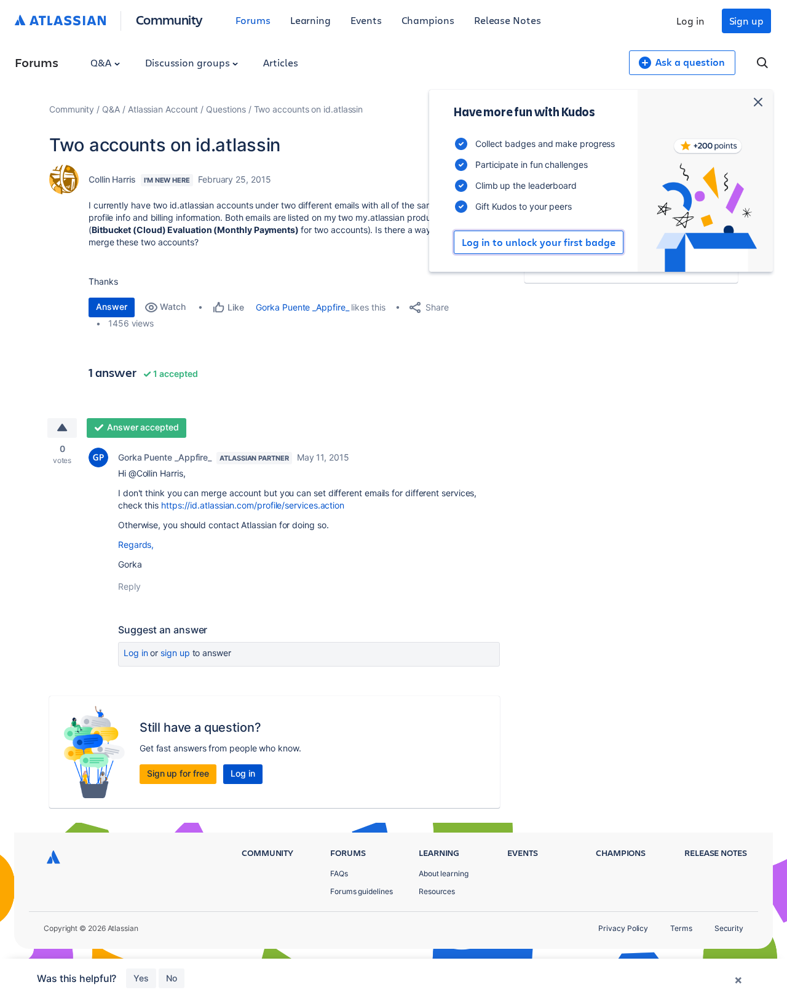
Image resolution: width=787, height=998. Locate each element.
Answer (111, 306)
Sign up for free (178, 773)
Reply (129, 586)
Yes (141, 978)
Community (169, 19)
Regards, (136, 544)
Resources (437, 891)
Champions (427, 20)
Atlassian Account (163, 109)
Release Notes (507, 20)
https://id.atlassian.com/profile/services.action (252, 505)
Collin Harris (112, 179)
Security (728, 928)
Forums (253, 20)
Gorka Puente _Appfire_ (302, 307)
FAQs (339, 873)
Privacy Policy (623, 928)
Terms (681, 928)
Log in (690, 20)
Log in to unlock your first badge (538, 242)
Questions (225, 109)
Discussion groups (188, 62)
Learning (310, 20)
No (171, 978)
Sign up (746, 20)
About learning (444, 873)
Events (366, 20)
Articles (280, 62)
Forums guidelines (361, 891)
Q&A (102, 62)
